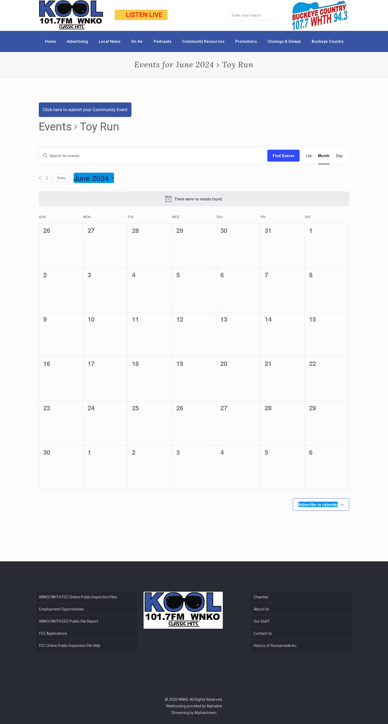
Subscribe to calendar (318, 504)
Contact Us (263, 633)
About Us (261, 609)
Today (61, 177)
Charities (261, 597)
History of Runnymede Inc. (275, 645)
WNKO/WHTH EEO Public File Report (68, 621)
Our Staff (261, 621)
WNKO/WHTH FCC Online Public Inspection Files (78, 597)
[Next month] (47, 178)
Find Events (283, 155)
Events (55, 126)
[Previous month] (40, 178)
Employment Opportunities (61, 609)
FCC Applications (53, 633)
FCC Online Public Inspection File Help (69, 645)
